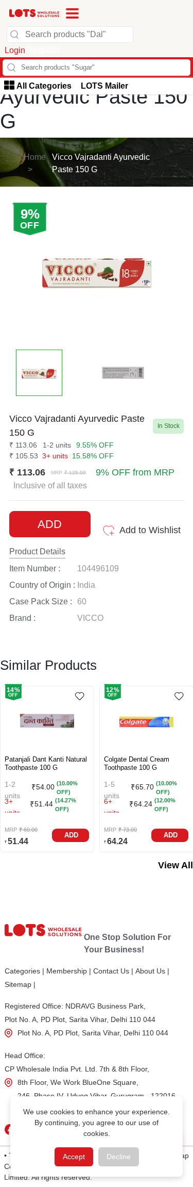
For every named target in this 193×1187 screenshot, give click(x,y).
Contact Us (113, 971)
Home (35, 157)
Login (15, 50)
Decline (119, 1156)
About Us (152, 971)
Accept (74, 1156)
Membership (68, 971)
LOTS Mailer (104, 85)
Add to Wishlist (150, 530)
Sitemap (20, 984)
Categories (24, 971)
